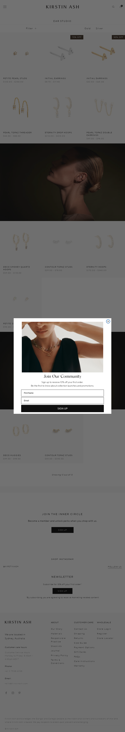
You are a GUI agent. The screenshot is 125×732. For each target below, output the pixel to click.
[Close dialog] (108, 321)
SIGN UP (62, 408)
